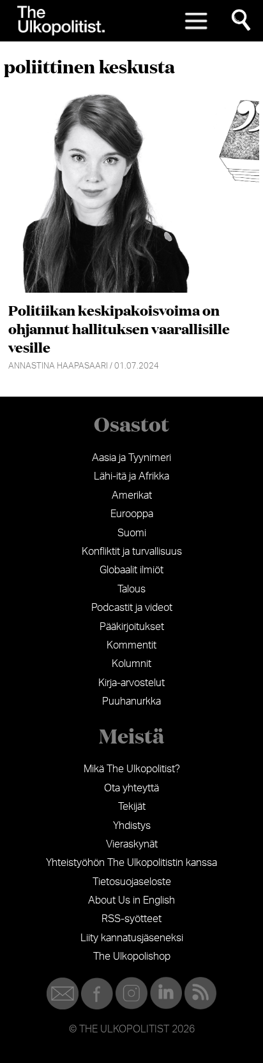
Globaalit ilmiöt (131, 570)
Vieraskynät (132, 844)
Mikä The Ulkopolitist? (132, 769)
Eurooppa (131, 514)
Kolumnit (131, 664)
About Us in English (131, 900)
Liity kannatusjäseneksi (131, 938)
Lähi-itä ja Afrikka (131, 476)
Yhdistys (132, 826)
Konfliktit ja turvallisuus (132, 551)
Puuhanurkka (131, 701)
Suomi (131, 533)
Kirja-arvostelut (131, 683)
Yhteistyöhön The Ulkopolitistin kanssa (131, 863)
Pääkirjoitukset (132, 627)
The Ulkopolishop (131, 956)
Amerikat (132, 495)
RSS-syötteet (131, 919)
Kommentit (131, 645)
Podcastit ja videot (131, 608)
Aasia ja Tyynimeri (131, 458)
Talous (131, 589)
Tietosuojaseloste (132, 882)
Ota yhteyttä (131, 788)
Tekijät (132, 807)
